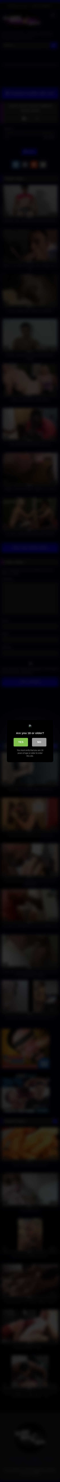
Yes (21, 742)
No (39, 742)
